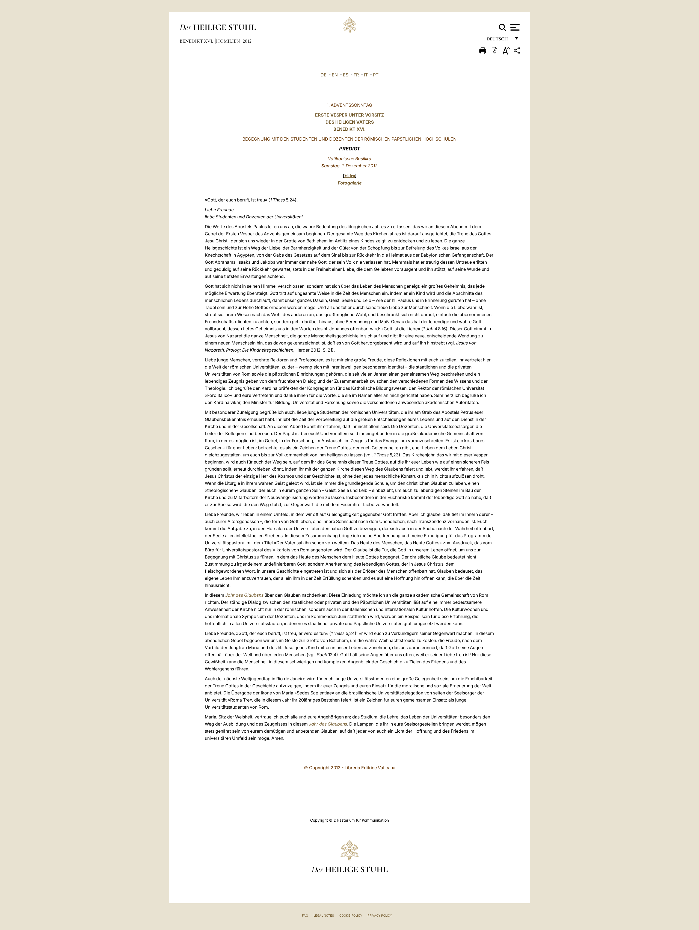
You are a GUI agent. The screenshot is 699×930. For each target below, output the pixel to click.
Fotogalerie (350, 183)
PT (375, 75)
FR (356, 75)
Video (349, 175)
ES (345, 75)
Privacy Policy (380, 915)
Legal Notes (323, 915)
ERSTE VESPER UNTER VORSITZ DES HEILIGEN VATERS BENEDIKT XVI (349, 122)
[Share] (518, 51)
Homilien (228, 41)
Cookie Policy (350, 915)
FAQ (305, 915)
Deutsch (498, 40)
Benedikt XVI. (197, 41)
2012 (247, 41)
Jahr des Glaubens (244, 595)
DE (324, 75)
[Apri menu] (514, 27)
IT (366, 75)
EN (335, 75)
